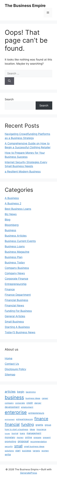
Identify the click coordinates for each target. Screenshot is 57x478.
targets (36, 450)
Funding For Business (18, 310)
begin (20, 391)
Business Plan (13, 257)
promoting (10, 441)
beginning (31, 392)
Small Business (14, 321)
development (12, 407)
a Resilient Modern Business (23, 171)
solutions (9, 450)
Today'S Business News (20, 332)
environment (10, 419)
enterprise (16, 412)
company (9, 403)
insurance (41, 429)
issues (7, 434)
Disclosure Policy (15, 369)
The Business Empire (25, 5)
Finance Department (18, 294)
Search (9, 99)
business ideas (32, 398)
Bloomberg (12, 225)
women (45, 450)
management (34, 433)
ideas (32, 429)
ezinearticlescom (24, 419)
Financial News (14, 305)
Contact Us (12, 363)
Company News (15, 273)
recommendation (38, 441)
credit (29, 403)
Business (10, 230)
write (8, 454)
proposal (23, 441)
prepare (37, 437)
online (28, 437)
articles (10, 391)
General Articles (15, 316)
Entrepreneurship (15, 284)
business (14, 397)
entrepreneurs (36, 413)
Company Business (17, 267)
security (9, 446)
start (17, 450)
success (26, 450)
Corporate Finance (16, 278)
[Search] (9, 81)
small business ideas (34, 446)
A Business (12, 198)
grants (39, 424)
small (18, 446)
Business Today (15, 262)
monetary (10, 437)
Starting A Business (17, 327)
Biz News (11, 214)
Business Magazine (17, 251)
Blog (7, 219)
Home (8, 358)
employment (27, 407)
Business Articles (16, 235)
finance (41, 418)
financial (12, 424)
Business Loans (15, 246)
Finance (10, 289)
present (47, 437)
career (45, 398)
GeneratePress (28, 472)
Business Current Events (20, 241)
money (20, 437)
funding (27, 424)
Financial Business (16, 300)
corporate (20, 403)
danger (37, 403)
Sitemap (10, 374)
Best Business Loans (18, 208)
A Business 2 (13, 203)
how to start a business (16, 429)
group (48, 425)
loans (22, 433)
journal (15, 433)
